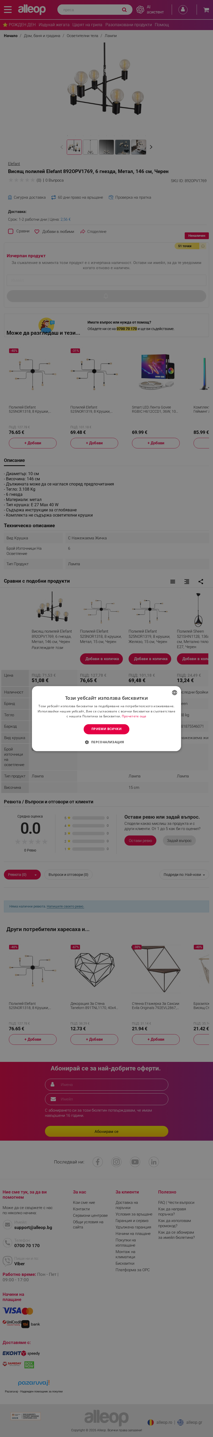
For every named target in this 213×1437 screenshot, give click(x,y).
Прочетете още (134, 716)
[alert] (106, 718)
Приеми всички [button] (106, 729)
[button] (106, 742)
